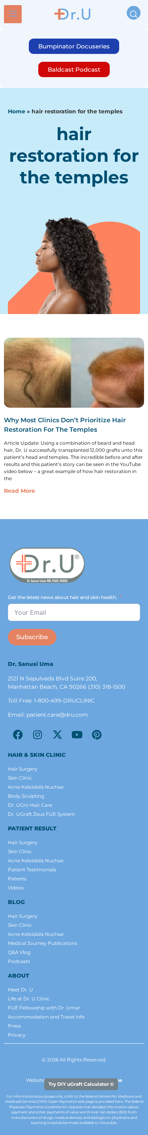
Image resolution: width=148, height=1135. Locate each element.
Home (16, 111)
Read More (19, 490)
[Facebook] (18, 734)
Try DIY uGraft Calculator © (81, 1084)
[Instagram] (37, 734)
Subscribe (32, 637)
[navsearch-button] (134, 13)
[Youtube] (77, 734)
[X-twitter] (57, 734)
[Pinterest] (97, 734)
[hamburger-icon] (13, 14)
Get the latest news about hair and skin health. (62, 597)
